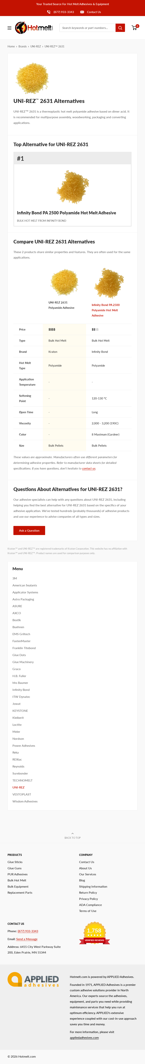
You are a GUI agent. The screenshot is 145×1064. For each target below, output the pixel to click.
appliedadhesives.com (84, 1037)
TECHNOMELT (22, 780)
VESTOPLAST (21, 794)
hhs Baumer (20, 682)
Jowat (16, 703)
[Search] (120, 28)
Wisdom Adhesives (25, 801)
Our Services (87, 874)
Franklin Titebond (24, 648)
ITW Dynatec (21, 696)
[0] (134, 27)
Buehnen (18, 627)
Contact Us (93, 12)
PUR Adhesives (18, 874)
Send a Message (26, 939)
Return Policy (88, 892)
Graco (16, 669)
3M (14, 578)
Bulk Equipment (18, 886)
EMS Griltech (21, 634)
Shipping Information (93, 886)
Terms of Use (87, 911)
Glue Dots (19, 655)
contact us (88, 468)
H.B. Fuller (19, 676)
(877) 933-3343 (60, 12)
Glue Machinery (23, 662)
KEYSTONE (20, 710)
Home (11, 46)
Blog (82, 880)
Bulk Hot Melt (17, 880)
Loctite (17, 724)
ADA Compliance (90, 904)
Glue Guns (15, 868)
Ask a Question (29, 530)
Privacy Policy (88, 898)
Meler (16, 731)
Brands (23, 46)
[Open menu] (9, 27)
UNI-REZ (35, 46)
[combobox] (87, 28)
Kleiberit (18, 717)
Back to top (73, 837)
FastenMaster (21, 641)
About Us (85, 868)
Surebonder (20, 773)
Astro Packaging (23, 599)
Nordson (18, 738)
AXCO (16, 613)
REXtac (17, 759)
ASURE (17, 606)
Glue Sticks (15, 862)
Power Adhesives (23, 745)
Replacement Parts (20, 892)
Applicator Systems (25, 592)
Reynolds (18, 766)
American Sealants (24, 585)
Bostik (16, 620)
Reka (15, 752)
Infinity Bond (21, 689)
